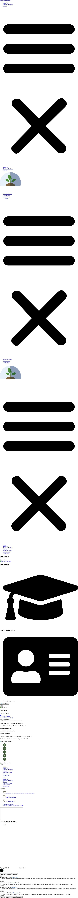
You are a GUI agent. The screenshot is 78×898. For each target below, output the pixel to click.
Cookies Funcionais (6, 883)
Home (4, 545)
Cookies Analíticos (6, 887)
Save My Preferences (11, 897)
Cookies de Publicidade (7, 893)
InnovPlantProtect (14, 868)
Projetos (5, 6)
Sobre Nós (5, 3)
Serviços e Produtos (8, 4)
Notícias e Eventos (7, 194)
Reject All (9, 874)
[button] (39, 87)
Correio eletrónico (5, 716)
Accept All (15, 874)
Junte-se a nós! (6, 195)
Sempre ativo (15, 877)
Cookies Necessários (7, 877)
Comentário (14, 883)
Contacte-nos (6, 196)
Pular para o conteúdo (5, 0)
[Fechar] (1, 706)
